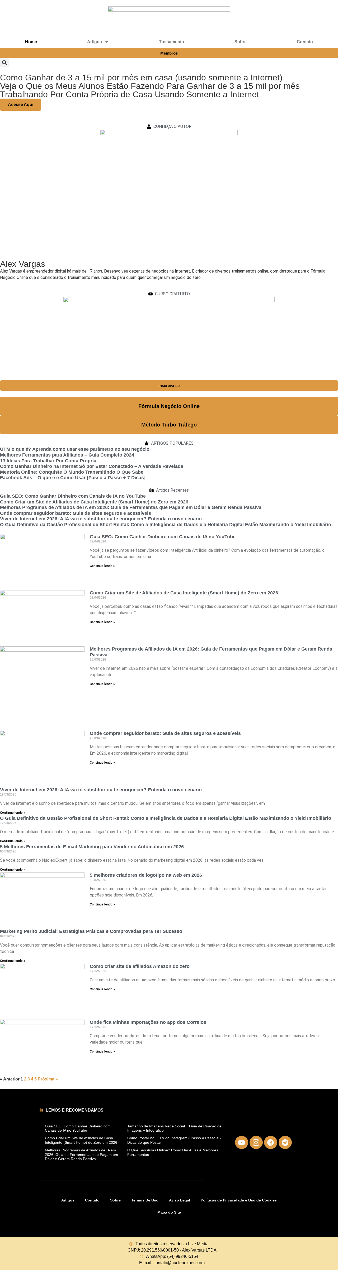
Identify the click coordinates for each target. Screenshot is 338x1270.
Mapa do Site (169, 1212)
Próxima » (48, 1079)
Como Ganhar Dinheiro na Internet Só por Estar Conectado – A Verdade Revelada (91, 466)
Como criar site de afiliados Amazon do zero (140, 966)
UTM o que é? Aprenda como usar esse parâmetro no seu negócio (74, 449)
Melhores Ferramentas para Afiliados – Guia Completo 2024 (67, 455)
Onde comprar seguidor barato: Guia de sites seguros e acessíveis (75, 513)
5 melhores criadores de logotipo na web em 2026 (146, 875)
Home (31, 42)
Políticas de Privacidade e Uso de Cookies (239, 1200)
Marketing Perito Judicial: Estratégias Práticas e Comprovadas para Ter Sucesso (91, 931)
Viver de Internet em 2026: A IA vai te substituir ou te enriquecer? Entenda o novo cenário (101, 518)
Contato (305, 42)
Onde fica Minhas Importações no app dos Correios (148, 1022)
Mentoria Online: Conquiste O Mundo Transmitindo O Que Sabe (71, 472)
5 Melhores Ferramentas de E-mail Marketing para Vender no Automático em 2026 (92, 846)
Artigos (67, 1200)
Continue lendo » (102, 566)
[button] (4, 62)
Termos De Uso (144, 1200)
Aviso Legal (179, 1200)
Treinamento (171, 42)
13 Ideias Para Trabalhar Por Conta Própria (48, 460)
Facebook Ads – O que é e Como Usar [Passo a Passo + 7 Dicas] (72, 477)
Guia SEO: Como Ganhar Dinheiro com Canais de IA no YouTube (73, 496)
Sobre (240, 42)
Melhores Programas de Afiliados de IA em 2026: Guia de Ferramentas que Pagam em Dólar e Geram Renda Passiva (130, 507)
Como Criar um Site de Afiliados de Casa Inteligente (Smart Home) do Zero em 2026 (94, 502)
